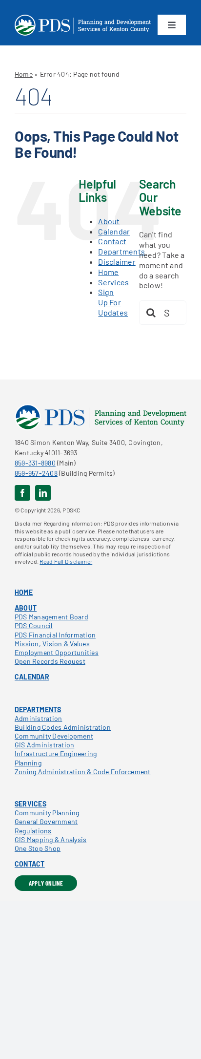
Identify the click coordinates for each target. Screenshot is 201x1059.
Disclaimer (116, 261)
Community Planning (47, 812)
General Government (46, 821)
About (109, 221)
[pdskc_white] (83, 18)
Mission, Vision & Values (52, 643)
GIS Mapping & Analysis (50, 839)
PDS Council (34, 625)
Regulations (33, 830)
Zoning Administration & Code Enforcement (83, 771)
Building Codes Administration (63, 727)
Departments (121, 251)
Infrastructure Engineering (56, 753)
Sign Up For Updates (113, 302)
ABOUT (26, 608)
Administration (38, 718)
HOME (24, 592)
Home (24, 74)
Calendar (114, 231)
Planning (28, 763)
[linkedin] (43, 493)
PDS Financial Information (55, 635)
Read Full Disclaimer (66, 561)
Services (113, 282)
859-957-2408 (36, 473)
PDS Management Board (51, 617)
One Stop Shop (37, 848)
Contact (112, 241)
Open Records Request (50, 661)
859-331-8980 (35, 463)
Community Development (54, 736)
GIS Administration (44, 745)
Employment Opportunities (57, 652)
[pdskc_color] (100, 407)
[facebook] (22, 493)
